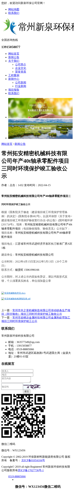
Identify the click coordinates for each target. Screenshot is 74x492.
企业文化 (20, 68)
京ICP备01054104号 (33, 460)
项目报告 (13, 89)
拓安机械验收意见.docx (14, 293)
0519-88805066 (17, 476)
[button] (31, 386)
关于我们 (13, 60)
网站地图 (13, 9)
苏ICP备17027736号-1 (31, 470)
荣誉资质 (20, 71)
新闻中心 (13, 78)
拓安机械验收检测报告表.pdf (17, 299)
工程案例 (13, 75)
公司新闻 (20, 82)
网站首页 (13, 53)
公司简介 (20, 64)
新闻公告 (13, 57)
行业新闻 (20, 86)
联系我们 (13, 13)
